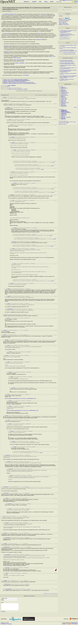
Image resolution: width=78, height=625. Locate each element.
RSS (56, 95)
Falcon (39, 33)
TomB (7, 573)
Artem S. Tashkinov (11, 85)
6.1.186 (60, 122)
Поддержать (69, 623)
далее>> (75, 107)
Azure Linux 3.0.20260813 (66, 117)
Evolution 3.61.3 (64, 98)
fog (4, 516)
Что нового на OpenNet (63, 20)
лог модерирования (54, 593)
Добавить (64, 623)
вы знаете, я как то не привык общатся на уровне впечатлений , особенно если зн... (34, 192)
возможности (39, 39)
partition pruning (16, 57)
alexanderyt (6, 486)
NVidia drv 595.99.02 (65, 102)
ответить (14, 97)
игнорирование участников (47, 593)
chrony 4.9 (63, 103)
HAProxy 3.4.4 (63, 91)
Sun (13, 89)
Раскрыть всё (51, 95)
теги (60, 1)
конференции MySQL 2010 (10, 14)
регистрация (69, 0)
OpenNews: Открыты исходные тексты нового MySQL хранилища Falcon (18, 82)
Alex (14, 241)
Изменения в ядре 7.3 (63, 124)
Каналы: (60, 18)
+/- (47, 95)
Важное (68, 28)
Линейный (45, 95)
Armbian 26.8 (63, 113)
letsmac (7, 415)
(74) (8, 95)
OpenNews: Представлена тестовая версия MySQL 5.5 (14, 81)
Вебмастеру (75, 623)
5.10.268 (66, 122)
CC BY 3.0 (7, 86)
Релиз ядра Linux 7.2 (65, 37)
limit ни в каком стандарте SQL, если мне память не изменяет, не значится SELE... (33, 235)
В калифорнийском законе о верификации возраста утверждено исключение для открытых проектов (68, 76)
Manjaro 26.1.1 (64, 115)
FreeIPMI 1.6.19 (64, 93)
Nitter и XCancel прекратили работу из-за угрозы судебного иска (68, 68)
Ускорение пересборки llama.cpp (69, 52)
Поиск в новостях (62, 22)
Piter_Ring (7, 567)
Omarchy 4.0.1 (64, 114)
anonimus (5, 330)
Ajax (36, 95)
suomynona (8, 455)
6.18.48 (67, 121)
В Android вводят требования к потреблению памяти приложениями (66, 61)
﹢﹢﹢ (18, 97)
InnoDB (18, 89)
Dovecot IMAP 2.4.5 (64, 95)
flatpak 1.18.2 (63, 100)
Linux (64, 9)
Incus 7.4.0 (63, 101)
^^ (14, 103)
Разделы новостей (63, 19)
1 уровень (40, 95)
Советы (68, 42)
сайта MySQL (26, 75)
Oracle (15, 89)
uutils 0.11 (63, 87)
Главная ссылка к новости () (15, 79)
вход (66, 0)
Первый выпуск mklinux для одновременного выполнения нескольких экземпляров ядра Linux (67, 34)
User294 (12, 283)
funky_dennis (6, 493)
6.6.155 (74, 121)
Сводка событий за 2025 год (64, 38)
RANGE (50, 56)
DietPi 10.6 (63, 118)
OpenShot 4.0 (63, 90)
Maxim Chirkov (74, 622)
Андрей (5, 580)
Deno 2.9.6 (63, 104)
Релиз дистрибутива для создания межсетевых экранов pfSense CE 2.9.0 (67, 63)
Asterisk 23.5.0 (64, 105)
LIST (54, 56)
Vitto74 (5, 334)
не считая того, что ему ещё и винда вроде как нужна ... (28, 452)
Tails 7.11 (63, 116)
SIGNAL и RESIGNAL (20, 63)
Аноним (6, 339)
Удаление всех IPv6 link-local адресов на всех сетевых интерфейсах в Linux (68, 50)
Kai (5, 103)
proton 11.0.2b (63, 94)
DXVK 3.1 (63, 96)
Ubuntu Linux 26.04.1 (65, 111)
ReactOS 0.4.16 (64, 110)
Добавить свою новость (64, 24)
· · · (20, 97)
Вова (11, 475)
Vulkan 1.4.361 (64, 99)
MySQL (10, 89)
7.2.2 (62, 121)
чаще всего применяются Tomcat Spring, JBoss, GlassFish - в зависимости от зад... (34, 165)
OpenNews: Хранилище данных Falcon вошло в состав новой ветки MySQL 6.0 (19, 83)
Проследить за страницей (6, 623)
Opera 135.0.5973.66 (65, 92)
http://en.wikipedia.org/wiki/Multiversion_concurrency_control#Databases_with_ (20, 398)
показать (53, 162)
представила (43, 14)
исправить (51, 78)
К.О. (6, 314)
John (16, 279)
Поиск (57, 1)
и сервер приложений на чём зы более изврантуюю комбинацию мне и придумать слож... (34, 162)
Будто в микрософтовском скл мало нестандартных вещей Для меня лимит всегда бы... (35, 239)
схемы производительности (19, 59)
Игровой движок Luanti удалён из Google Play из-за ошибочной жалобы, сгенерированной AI (68, 31)
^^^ (15, 103)
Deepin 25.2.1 (63, 119)
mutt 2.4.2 (63, 89)
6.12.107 (70, 121)
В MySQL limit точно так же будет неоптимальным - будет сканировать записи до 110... (33, 280)
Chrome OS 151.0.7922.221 (66, 112)
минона (5, 97)
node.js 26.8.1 (63, 106)
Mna (8, 394)
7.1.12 (65, 121)
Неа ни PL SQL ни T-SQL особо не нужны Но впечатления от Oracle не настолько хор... (33, 188)
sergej (8, 303)
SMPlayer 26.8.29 (64, 88)
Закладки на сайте (5, 622)
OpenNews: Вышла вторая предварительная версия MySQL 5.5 (16, 80)
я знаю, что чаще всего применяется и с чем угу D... (29, 169)
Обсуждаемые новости (68, 58)
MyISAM (25, 89)
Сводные (69, 19)
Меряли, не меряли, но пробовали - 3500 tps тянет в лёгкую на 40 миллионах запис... (33, 246)
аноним (8, 288)
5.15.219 (63, 122)
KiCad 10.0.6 (63, 97)
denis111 (12, 194)
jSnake (13, 142)
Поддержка (6, 45)
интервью (5, 33)
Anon (13, 200)
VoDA (10, 119)
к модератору (25, 97)
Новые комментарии (63, 23)
